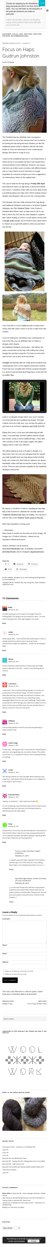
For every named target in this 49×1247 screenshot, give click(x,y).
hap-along (27, 582)
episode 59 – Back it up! (22, 1200)
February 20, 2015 (15, 43)
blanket (17, 582)
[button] (19, 404)
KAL (32, 582)
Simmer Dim (18, 363)
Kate (10, 607)
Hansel (33, 214)
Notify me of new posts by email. (16, 974)
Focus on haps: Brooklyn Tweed (37, 1003)
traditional (6, 584)
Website (5, 962)
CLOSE (42, 3)
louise (12, 62)
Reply (4, 623)
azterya (11, 721)
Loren (4, 417)
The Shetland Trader (21, 208)
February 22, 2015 (13, 826)
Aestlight (5, 363)
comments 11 (26, 43)
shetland (42, 582)
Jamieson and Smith (29, 426)
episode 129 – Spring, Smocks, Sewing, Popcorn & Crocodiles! (23, 1161)
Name (5, 945)
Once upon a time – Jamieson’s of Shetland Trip (18, 1147)
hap (21, 34)
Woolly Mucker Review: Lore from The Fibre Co (29, 1198)
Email (4, 953)
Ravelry (30, 549)
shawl (36, 582)
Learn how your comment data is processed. (22, 992)
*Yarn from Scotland (9, 1170)
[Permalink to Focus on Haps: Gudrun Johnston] (24, 132)
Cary (10, 824)
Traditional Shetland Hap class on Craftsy (18, 515)
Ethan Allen (6, 1193)
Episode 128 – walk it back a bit (13, 1164)
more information (19, 1241)
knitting (28, 34)
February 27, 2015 (22, 856)
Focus (15, 34)
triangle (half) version (11, 221)
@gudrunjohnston (37, 552)
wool (11, 584)
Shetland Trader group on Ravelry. (30, 518)
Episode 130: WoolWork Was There (14, 1158)
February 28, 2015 (22, 883)
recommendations (20, 36)
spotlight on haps (8, 1003)
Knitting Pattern (39, 577)
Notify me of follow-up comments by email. (19, 971)
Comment (6, 919)
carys (10, 632)
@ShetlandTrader (9, 552)
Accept (33, 1241)
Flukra (4, 432)
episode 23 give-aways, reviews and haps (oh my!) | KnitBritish (30, 880)
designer (6, 34)
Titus (12, 375)
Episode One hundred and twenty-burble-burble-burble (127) (23, 1167)
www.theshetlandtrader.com (13, 549)
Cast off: (5, 1150)
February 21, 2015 (13, 745)
